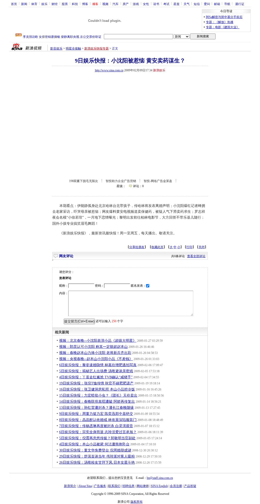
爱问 (207, 3)
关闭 (202, 247)
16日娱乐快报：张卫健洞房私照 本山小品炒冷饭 (97, 389)
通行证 (239, 3)
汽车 (115, 3)
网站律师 (143, 486)
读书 (156, 3)
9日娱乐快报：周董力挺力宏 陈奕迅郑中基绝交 (96, 414)
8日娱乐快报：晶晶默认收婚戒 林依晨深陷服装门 (98, 420)
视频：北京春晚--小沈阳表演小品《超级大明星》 (97, 341)
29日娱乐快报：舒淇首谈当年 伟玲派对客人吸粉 (97, 456)
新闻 (24, 3)
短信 (197, 3)
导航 (227, 3)
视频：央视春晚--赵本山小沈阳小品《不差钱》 (96, 359)
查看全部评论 (196, 256)
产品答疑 (190, 486)
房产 (126, 3)
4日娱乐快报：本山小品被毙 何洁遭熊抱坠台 (94, 444)
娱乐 (44, 3)
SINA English (159, 486)
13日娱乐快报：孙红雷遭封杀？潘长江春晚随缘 (96, 408)
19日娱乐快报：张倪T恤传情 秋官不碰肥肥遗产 (96, 383)
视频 (105, 3)
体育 (34, 3)
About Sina (85, 486)
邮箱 (217, 3)
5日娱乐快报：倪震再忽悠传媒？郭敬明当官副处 (97, 438)
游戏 (136, 3)
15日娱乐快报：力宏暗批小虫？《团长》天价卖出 (98, 395)
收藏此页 (157, 247)
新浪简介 (70, 486)
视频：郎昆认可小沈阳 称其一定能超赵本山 (93, 347)
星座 (176, 3)
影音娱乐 (56, 48)
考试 (166, 3)
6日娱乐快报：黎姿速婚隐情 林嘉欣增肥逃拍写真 (98, 365)
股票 (65, 3)
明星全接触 (73, 48)
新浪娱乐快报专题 (96, 48)
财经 (55, 3)
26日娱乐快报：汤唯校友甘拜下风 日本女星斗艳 (97, 462)
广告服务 (100, 486)
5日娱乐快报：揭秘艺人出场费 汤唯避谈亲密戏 (96, 371)
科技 (75, 3)
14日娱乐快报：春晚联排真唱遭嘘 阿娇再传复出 (97, 401)
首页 (14, 3)
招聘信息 (128, 486)
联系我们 (114, 486)
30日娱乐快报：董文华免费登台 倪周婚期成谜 (95, 450)
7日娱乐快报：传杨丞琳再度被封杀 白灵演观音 (96, 426)
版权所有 (137, 501)
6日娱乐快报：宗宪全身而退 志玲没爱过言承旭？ (98, 432)
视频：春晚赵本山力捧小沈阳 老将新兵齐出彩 (95, 353)
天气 (187, 3)
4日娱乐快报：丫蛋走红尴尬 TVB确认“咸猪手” (96, 377)
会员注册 (176, 486)
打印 (189, 247)
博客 (85, 3)
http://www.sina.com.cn (109, 70)
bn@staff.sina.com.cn (160, 478)
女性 (146, 3)
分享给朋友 (136, 247)
